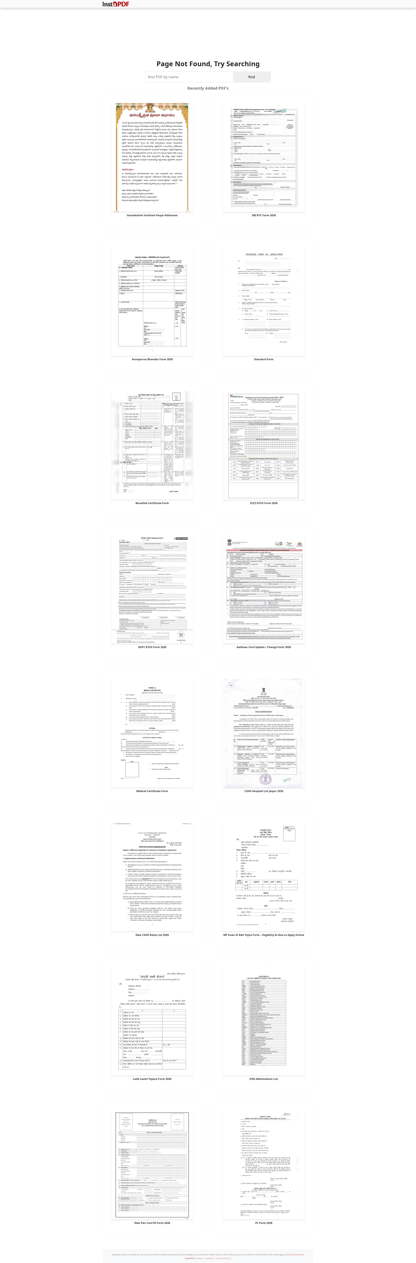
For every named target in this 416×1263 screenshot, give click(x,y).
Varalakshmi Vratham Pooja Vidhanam (152, 215)
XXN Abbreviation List (263, 1079)
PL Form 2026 (263, 1223)
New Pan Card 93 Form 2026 (152, 1223)
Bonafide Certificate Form (152, 503)
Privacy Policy (222, 1258)
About (200, 1258)
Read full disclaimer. (295, 1254)
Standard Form (263, 359)
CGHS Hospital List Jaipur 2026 (263, 791)
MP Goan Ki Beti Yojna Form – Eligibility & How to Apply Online (263, 935)
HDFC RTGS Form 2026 (152, 647)
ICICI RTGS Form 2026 (264, 503)
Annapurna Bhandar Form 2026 (152, 359)
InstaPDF (189, 1258)
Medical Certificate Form (152, 791)
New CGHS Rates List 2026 (152, 935)
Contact (209, 1258)
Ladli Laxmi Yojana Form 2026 (152, 1079)
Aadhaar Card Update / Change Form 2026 (264, 647)
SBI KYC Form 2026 (264, 215)
